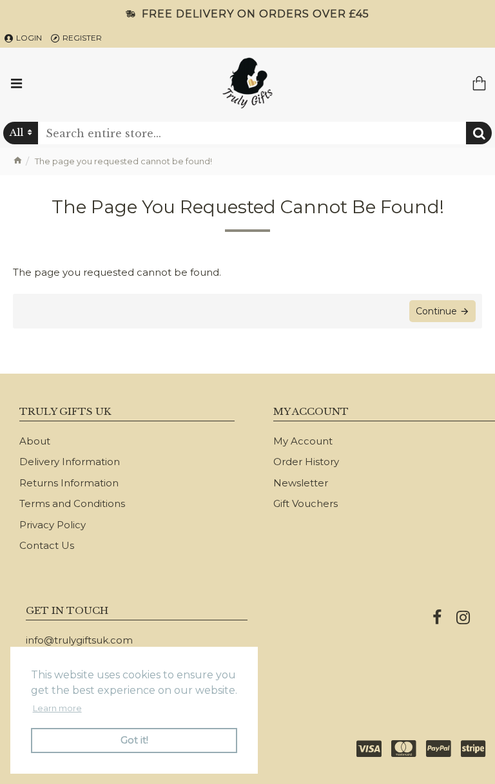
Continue (436, 311)
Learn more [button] (57, 708)
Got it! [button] (134, 740)
